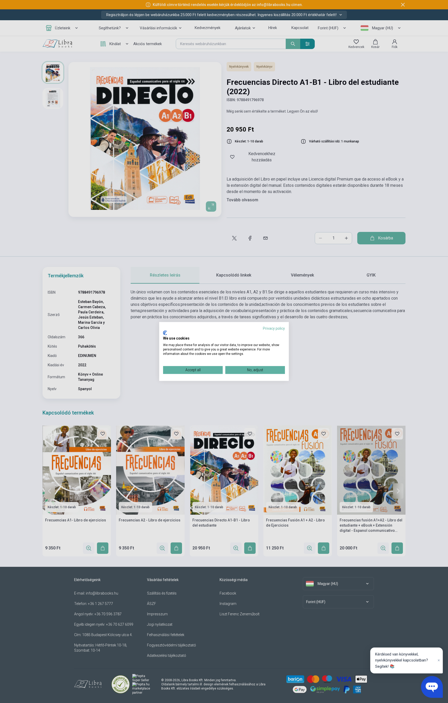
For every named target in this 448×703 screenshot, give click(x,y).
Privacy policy (274, 328)
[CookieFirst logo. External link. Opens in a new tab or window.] (165, 332)
